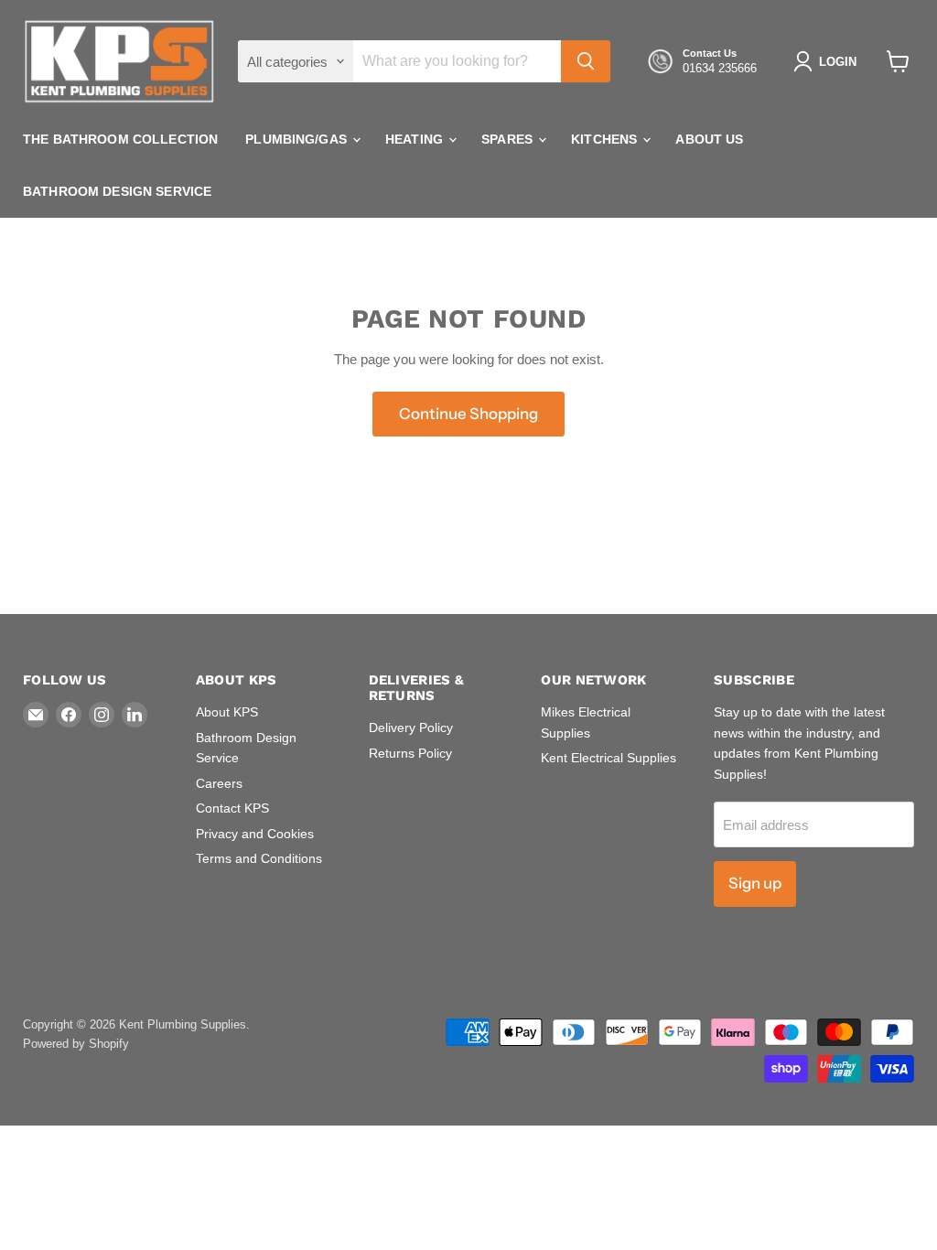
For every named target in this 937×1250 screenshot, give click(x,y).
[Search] (585, 61)
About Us (709, 139)
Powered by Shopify (76, 1044)
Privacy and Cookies (255, 833)
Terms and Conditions (259, 858)
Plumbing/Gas (297, 139)
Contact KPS (232, 808)
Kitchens (606, 139)
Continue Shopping (468, 413)
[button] (828, 61)
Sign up (754, 883)
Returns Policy (410, 753)
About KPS (227, 712)
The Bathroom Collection (120, 139)
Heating (416, 139)
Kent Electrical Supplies (608, 757)
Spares (508, 139)
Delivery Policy (411, 727)
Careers (219, 783)
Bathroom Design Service (117, 191)
